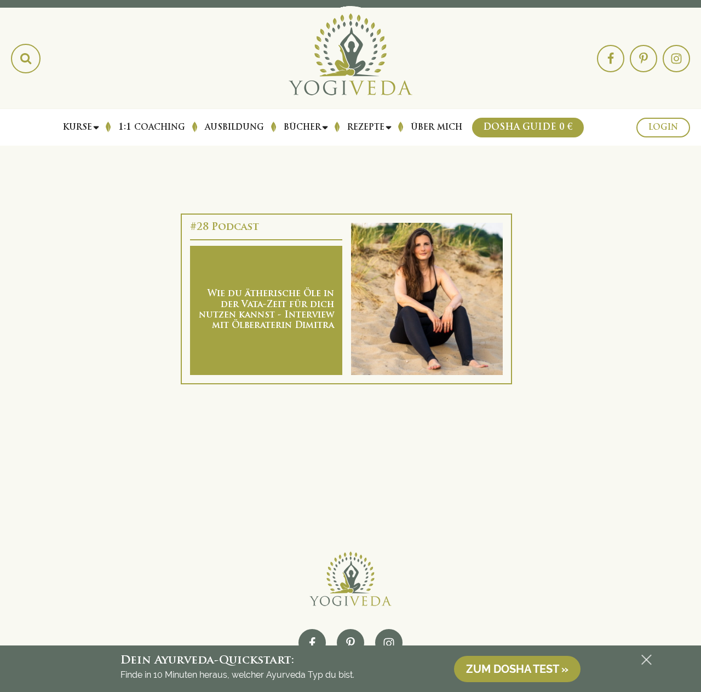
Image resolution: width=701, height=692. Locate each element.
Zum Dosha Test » (517, 669)
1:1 (151, 127)
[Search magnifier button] (25, 58)
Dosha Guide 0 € (528, 127)
